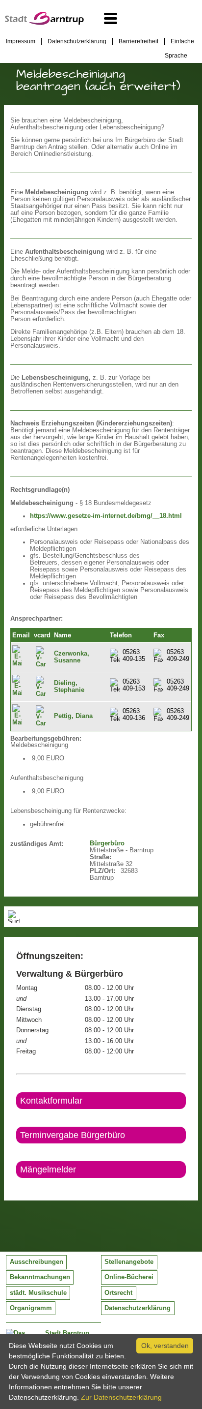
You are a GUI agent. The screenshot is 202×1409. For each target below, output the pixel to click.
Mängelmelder (48, 1169)
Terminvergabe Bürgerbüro (72, 1135)
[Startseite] (44, 23)
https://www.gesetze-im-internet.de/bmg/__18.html (106, 515)
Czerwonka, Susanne (71, 657)
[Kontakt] (17, 1186)
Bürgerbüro (107, 843)
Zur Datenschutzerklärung (121, 1397)
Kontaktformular (51, 1100)
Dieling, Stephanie (69, 686)
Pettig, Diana (73, 716)
